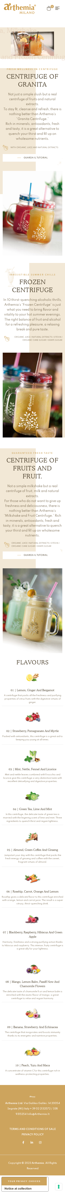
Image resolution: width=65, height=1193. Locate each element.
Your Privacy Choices (24, 1181)
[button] (32, 158)
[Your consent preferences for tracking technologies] (58, 1186)
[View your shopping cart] (49, 8)
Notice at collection (18, 1188)
